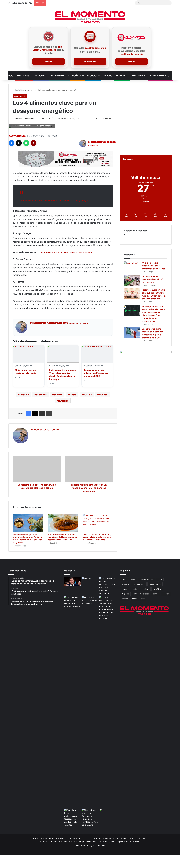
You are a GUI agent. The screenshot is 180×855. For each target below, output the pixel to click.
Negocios (92, 75)
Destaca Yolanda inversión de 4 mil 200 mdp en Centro (152, 279)
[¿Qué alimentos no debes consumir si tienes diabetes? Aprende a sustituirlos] (107, 586)
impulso (103, 394)
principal (166, 594)
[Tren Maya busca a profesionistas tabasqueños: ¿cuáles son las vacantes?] (72, 817)
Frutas (72, 394)
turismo (135, 599)
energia (58, 394)
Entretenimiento (159, 75)
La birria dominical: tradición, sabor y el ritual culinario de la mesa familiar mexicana (97, 537)
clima (160, 579)
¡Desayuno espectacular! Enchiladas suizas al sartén (65, 252)
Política (77, 75)
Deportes (121, 75)
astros (132, 579)
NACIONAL (157, 589)
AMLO (124, 579)
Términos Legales (88, 845)
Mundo (134, 589)
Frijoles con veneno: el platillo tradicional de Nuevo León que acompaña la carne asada (62, 537)
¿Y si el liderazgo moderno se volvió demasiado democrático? (154, 266)
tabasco (125, 599)
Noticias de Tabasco (141, 594)
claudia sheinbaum (146, 579)
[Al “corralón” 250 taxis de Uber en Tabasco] (90, 600)
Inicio (10, 75)
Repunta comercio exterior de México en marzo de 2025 (96, 373)
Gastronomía (26, 90)
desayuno (41, 394)
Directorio (101, 845)
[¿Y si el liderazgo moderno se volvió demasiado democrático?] (132, 266)
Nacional (40, 75)
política (156, 594)
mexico (124, 589)
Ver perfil (93, 145)
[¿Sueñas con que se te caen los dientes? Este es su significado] (90, 581)
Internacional (59, 75)
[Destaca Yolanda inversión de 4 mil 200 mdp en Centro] (132, 280)
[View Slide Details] (146, 372)
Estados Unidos (155, 584)
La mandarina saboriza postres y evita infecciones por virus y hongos (54, 200)
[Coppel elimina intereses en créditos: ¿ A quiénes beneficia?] (72, 602)
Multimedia (138, 75)
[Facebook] (11, 143)
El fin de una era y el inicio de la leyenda (26, 371)
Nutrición (63, 400)
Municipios (23, 75)
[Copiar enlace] (33, 143)
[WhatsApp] (26, 143)
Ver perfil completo (80, 323)
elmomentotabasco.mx (24, 118)
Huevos (87, 394)
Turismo (107, 75)
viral (143, 599)
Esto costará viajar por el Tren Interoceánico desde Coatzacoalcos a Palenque (62, 375)
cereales (24, 394)
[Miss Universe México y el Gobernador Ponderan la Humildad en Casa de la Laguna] (90, 817)
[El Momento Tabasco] (90, 17)
